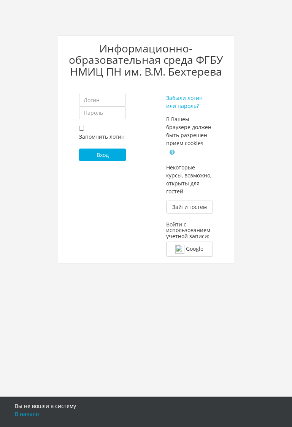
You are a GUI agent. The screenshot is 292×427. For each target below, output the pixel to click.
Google (193, 248)
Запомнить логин (102, 136)
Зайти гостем (189, 206)
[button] (172, 151)
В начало (27, 414)
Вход (103, 154)
